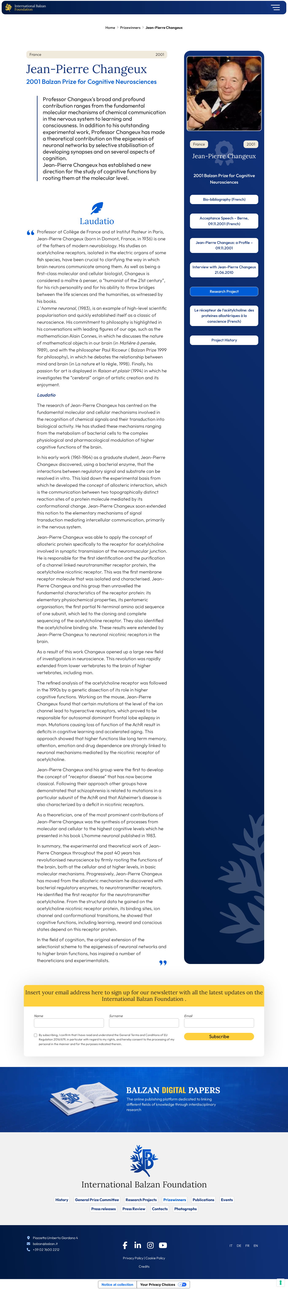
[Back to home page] (9, 8)
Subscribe (219, 1036)
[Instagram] (150, 1245)
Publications (203, 1199)
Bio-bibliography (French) (224, 199)
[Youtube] (163, 1245)
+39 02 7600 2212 (46, 1249)
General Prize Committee (97, 1199)
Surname (116, 1016)
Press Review (133, 1208)
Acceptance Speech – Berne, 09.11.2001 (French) (224, 221)
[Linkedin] (137, 1245)
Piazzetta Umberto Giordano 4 (55, 1238)
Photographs (185, 1208)
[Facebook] (125, 1245)
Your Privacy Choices (157, 1284)
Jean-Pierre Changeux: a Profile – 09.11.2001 (224, 245)
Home (110, 27)
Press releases (103, 1208)
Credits (144, 1266)
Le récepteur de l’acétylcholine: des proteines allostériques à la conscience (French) (224, 316)
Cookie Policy (155, 1258)
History (61, 1199)
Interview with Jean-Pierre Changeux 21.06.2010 (224, 270)
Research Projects (141, 1199)
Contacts (160, 1208)
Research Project (224, 291)
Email (188, 1016)
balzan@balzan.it (45, 1244)
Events (227, 1199)
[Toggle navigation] (274, 7)
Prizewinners (130, 27)
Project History (224, 340)
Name (38, 1016)
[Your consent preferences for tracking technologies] (281, 1283)
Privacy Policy (133, 1258)
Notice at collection (117, 1284)
